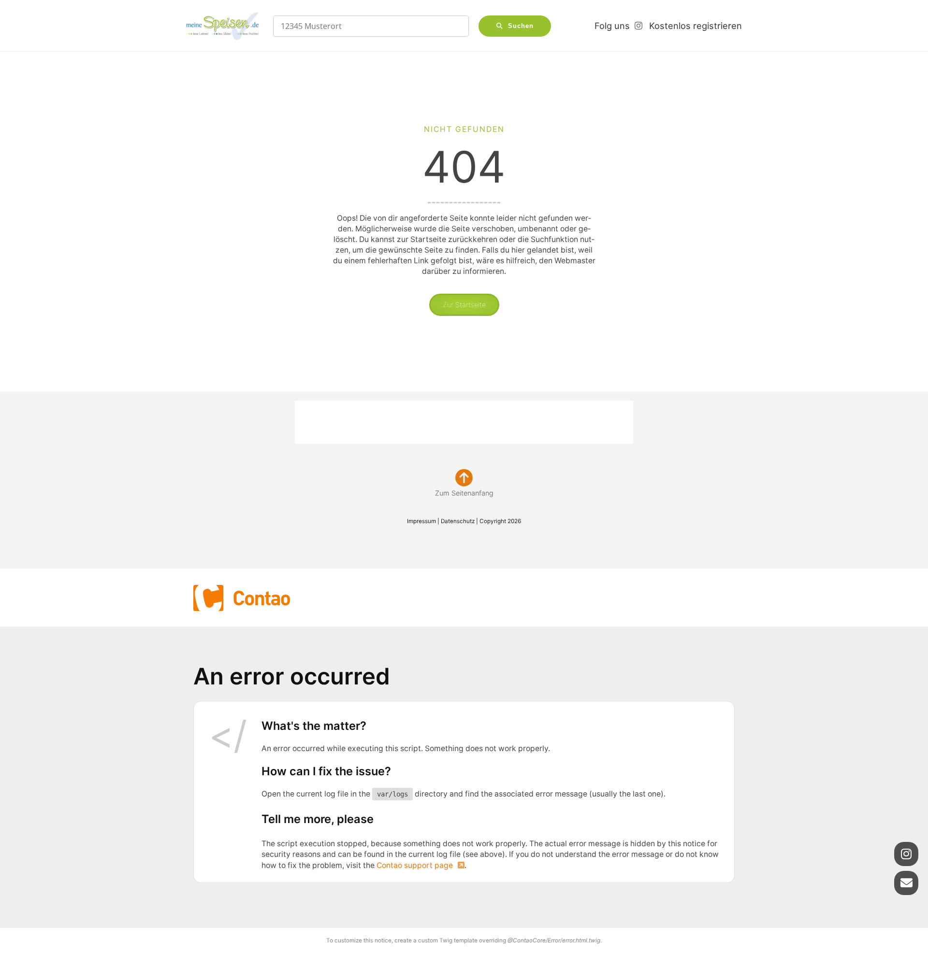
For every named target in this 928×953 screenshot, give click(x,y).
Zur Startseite (464, 304)
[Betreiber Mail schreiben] (906, 883)
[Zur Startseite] (222, 26)
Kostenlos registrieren (695, 25)
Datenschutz (458, 521)
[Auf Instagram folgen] (906, 854)
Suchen (521, 26)
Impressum (421, 521)
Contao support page (415, 865)
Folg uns (612, 25)
